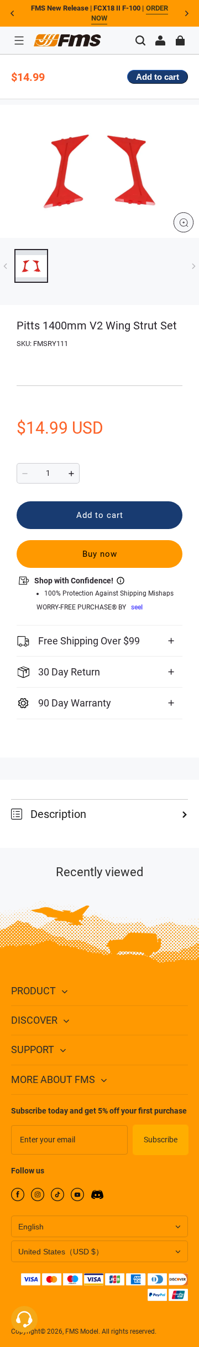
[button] (19, 40)
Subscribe (160, 1139)
